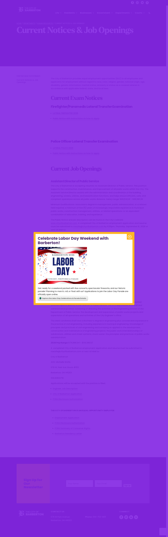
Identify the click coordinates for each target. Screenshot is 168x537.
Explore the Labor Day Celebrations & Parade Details (64, 298)
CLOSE (129, 237)
